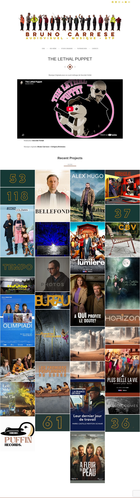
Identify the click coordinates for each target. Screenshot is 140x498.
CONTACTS (95, 48)
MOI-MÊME (53, 48)
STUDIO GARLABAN (66, 48)
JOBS (43, 48)
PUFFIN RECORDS (82, 48)
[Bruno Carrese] (70, 26)
